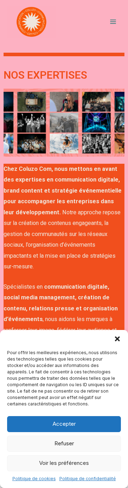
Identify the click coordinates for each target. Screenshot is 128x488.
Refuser (64, 443)
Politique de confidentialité (87, 478)
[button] (117, 338)
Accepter (64, 423)
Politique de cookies (34, 478)
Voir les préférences (64, 463)
